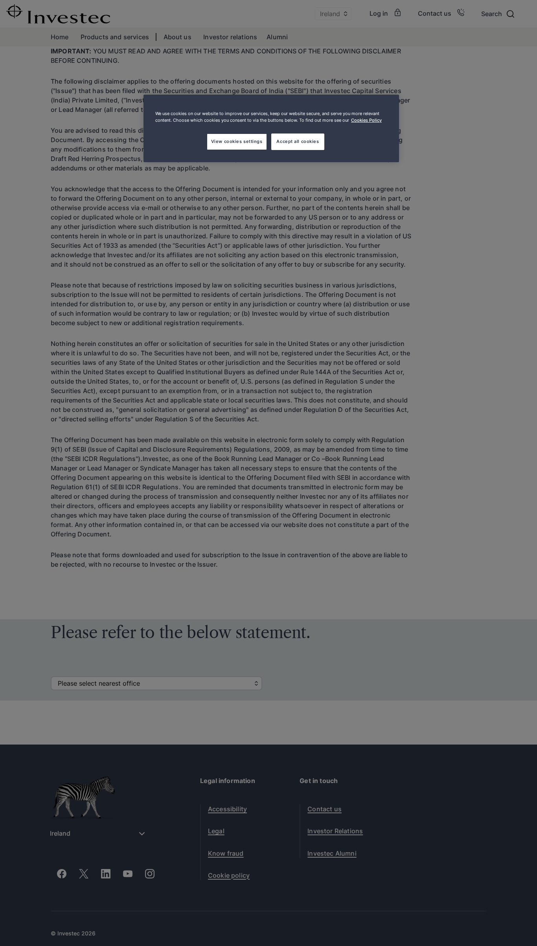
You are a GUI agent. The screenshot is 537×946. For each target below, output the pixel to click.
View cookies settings (237, 141)
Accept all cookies (297, 141)
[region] (271, 128)
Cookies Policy (366, 120)
